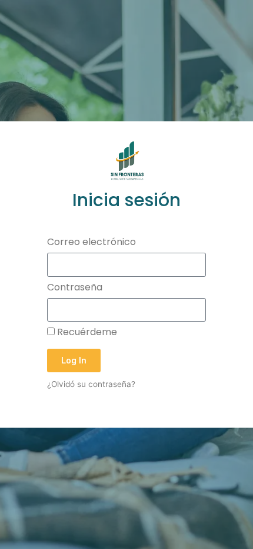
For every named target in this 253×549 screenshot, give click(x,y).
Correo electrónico (91, 243)
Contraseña (74, 288)
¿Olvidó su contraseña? (91, 384)
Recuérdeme (86, 333)
